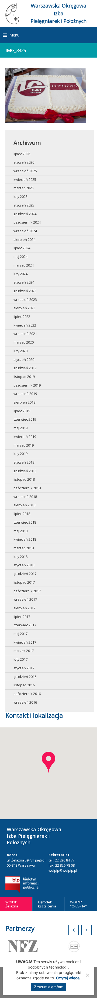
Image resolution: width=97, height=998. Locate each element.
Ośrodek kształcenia (47, 904)
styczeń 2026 (23, 162)
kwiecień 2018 (24, 539)
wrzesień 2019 (25, 393)
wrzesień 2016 (25, 702)
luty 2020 (20, 350)
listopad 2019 (24, 376)
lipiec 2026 (21, 153)
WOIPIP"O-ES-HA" (78, 904)
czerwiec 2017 (24, 625)
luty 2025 (20, 196)
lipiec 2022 (21, 316)
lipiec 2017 (21, 616)
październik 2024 (27, 222)
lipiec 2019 (21, 410)
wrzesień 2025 (25, 170)
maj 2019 (20, 427)
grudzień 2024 (24, 213)
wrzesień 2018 (25, 496)
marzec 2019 (23, 445)
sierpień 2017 (24, 608)
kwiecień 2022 (24, 325)
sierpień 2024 (24, 239)
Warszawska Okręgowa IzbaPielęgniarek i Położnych (58, 13)
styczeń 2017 (23, 668)
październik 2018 (27, 487)
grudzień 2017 (24, 573)
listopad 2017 (24, 582)
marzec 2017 (23, 650)
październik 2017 (27, 590)
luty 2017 (20, 659)
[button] (14, 35)
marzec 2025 (23, 187)
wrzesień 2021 (25, 333)
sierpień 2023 (24, 307)
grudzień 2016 (24, 676)
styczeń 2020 (23, 359)
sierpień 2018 (24, 505)
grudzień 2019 (24, 367)
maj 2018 (20, 530)
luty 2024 (20, 273)
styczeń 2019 (23, 462)
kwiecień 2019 (24, 436)
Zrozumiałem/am (48, 986)
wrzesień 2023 (25, 299)
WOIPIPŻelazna (11, 904)
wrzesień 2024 (25, 230)
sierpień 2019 (24, 402)
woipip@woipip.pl (62, 870)
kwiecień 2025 (24, 179)
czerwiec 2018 (24, 522)
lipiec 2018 (21, 513)
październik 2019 (27, 385)
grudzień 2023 (24, 290)
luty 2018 (20, 556)
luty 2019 (20, 453)
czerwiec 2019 (24, 419)
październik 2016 (27, 693)
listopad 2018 (24, 479)
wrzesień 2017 (25, 599)
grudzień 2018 (24, 470)
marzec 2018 (23, 547)
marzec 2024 (23, 265)
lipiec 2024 (21, 247)
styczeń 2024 (23, 282)
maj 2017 (20, 633)
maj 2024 (20, 256)
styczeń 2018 (23, 565)
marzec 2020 (23, 342)
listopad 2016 (24, 685)
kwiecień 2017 (24, 642)
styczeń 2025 (23, 205)
